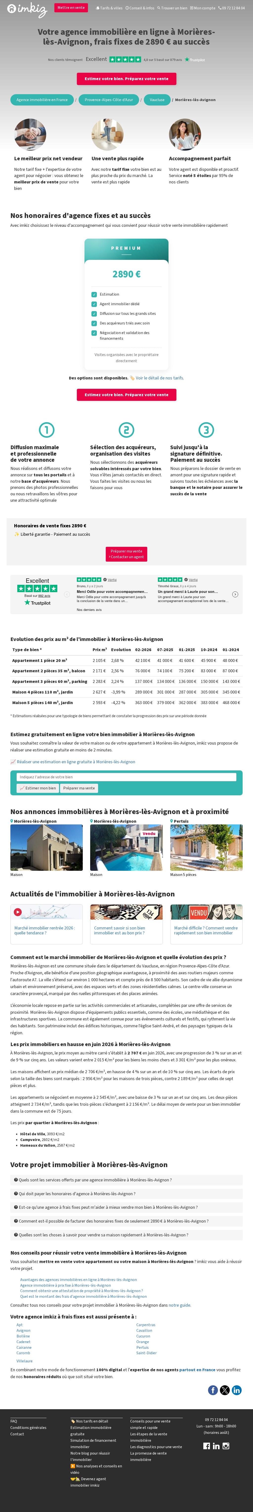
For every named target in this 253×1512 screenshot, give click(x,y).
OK (108, 91)
